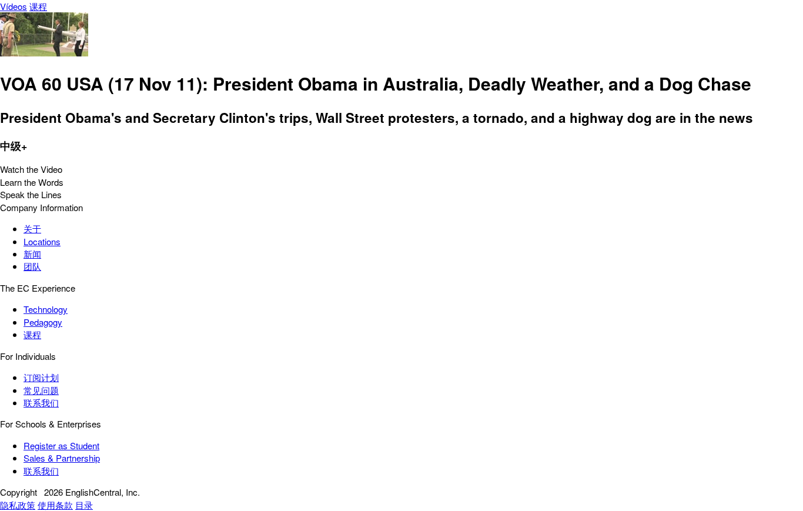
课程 (38, 6)
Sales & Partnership (62, 458)
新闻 (32, 254)
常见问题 (41, 390)
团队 (32, 266)
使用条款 (55, 505)
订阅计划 (41, 377)
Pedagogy (43, 322)
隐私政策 (17, 505)
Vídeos (13, 6)
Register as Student (61, 445)
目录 (84, 505)
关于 (32, 228)
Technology (46, 309)
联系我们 (41, 402)
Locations (42, 241)
